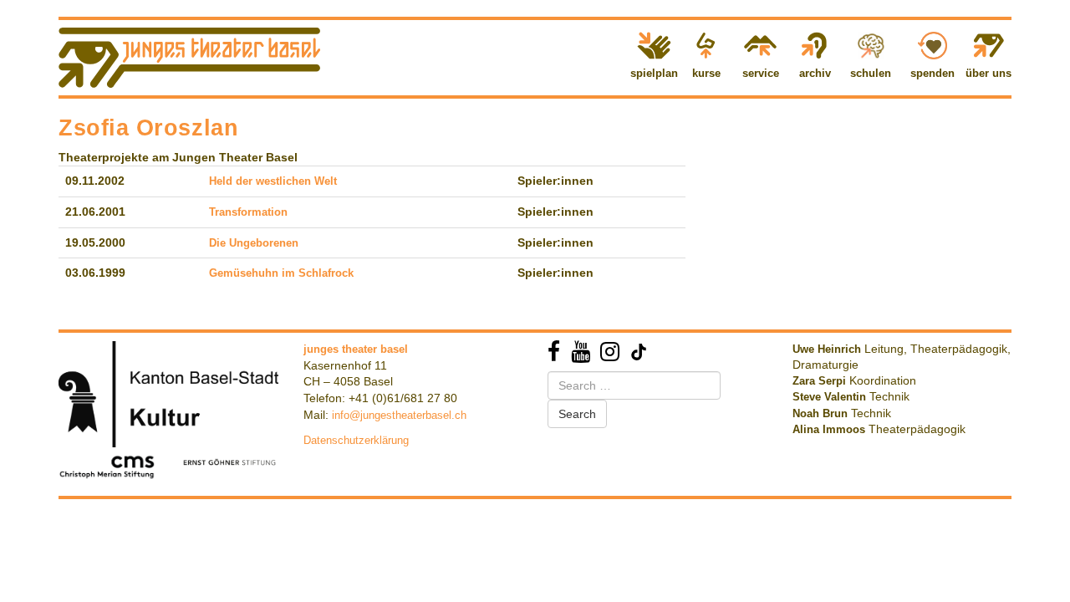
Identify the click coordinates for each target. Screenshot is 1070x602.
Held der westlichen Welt (273, 181)
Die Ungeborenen (253, 243)
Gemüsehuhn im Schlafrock (281, 273)
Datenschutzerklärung (356, 440)
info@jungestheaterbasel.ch (399, 415)
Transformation (248, 212)
